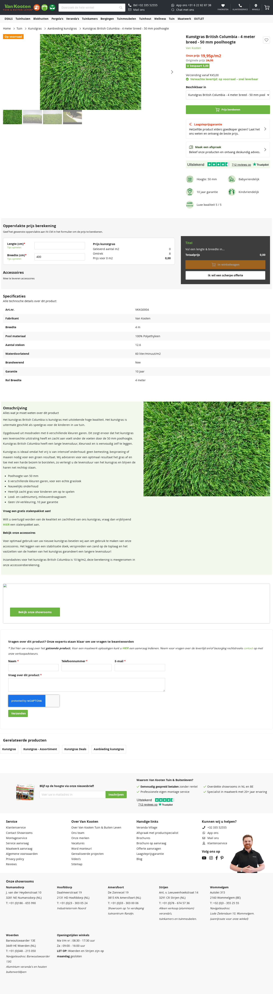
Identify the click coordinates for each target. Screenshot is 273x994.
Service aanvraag (17, 843)
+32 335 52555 (217, 827)
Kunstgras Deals (75, 749)
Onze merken (80, 838)
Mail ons (213, 838)
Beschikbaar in (196, 87)
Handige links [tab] (147, 821)
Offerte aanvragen (148, 848)
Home (7, 28)
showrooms (229, 786)
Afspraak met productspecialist (157, 833)
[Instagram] (211, 858)
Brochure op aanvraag (151, 843)
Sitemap (76, 864)
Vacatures (78, 843)
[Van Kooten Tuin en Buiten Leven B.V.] (29, 7)
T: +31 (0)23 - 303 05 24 (72, 903)
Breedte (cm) (16, 255)
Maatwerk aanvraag (19, 848)
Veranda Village (146, 827)
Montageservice (16, 838)
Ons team (77, 833)
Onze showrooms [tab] (20, 881)
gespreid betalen (167, 786)
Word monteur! (81, 848)
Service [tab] (11, 821)
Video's (76, 859)
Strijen (163, 887)
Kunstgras (35, 28)
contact (248, 648)
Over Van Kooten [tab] (84, 821)
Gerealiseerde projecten (87, 854)
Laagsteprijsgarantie (150, 854)
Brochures (143, 838)
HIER (6, 524)
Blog (139, 859)
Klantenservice (16, 827)
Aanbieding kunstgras (62, 28)
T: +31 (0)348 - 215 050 (21, 951)
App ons (212, 833)
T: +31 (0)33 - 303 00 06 (123, 903)
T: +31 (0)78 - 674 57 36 (174, 903)
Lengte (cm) (15, 244)
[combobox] (92, 8)
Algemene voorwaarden (22, 854)
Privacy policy (15, 859)
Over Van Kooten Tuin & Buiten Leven (96, 827)
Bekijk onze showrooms (35, 612)
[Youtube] (204, 858)
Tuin (19, 28)
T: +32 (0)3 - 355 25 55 (224, 903)
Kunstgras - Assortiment (40, 749)
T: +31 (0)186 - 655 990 (21, 903)
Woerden (12, 935)
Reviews (11, 864)
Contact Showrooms (19, 833)
